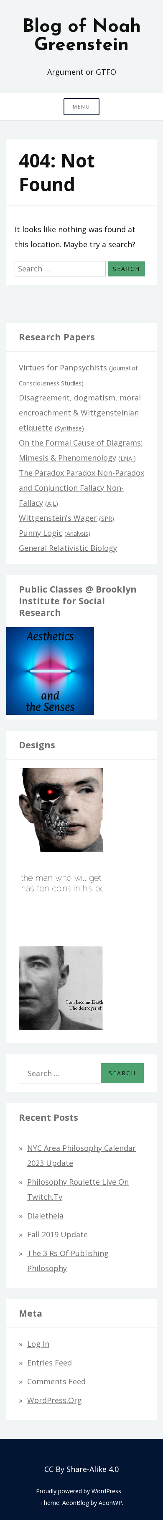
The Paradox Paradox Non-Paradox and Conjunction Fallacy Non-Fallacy (81, 488)
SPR (106, 518)
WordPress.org (54, 1400)
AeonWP (110, 1503)
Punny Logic (40, 533)
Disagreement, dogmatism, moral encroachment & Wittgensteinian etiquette (80, 413)
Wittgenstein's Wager (58, 518)
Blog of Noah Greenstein (82, 36)
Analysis (77, 533)
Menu (81, 106)
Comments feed (56, 1381)
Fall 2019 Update (57, 1234)
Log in (38, 1344)
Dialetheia (45, 1216)
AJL (51, 503)
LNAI (127, 458)
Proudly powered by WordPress (78, 1491)
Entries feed (49, 1363)
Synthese (69, 428)
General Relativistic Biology (68, 548)
